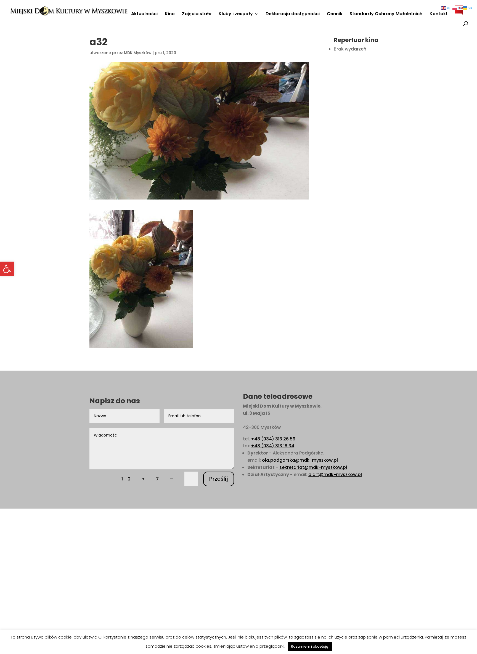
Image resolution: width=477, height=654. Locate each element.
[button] (7, 269)
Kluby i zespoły (236, 14)
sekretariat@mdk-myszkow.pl (313, 467)
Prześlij (218, 479)
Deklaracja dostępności (293, 14)
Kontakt (439, 14)
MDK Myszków (138, 52)
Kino (170, 14)
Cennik (334, 14)
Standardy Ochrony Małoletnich (385, 14)
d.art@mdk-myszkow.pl (335, 474)
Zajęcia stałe (196, 14)
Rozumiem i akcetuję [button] (309, 646)
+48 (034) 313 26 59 (273, 439)
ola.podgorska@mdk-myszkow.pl (300, 460)
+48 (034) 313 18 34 (272, 446)
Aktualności (144, 14)
